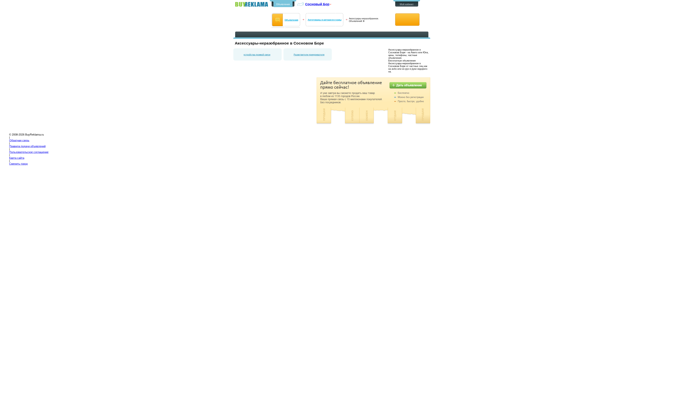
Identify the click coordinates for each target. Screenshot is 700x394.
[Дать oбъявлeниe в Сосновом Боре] (407, 19)
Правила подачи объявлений (27, 146)
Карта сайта (16, 158)
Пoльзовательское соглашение (28, 152)
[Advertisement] (264, 103)
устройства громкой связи (257, 54)
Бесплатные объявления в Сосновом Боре (251, 4)
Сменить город (18, 163)
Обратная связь (19, 140)
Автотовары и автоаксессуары (324, 20)
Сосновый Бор (317, 4)
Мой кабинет (407, 4)
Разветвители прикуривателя (309, 54)
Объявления (283, 4)
